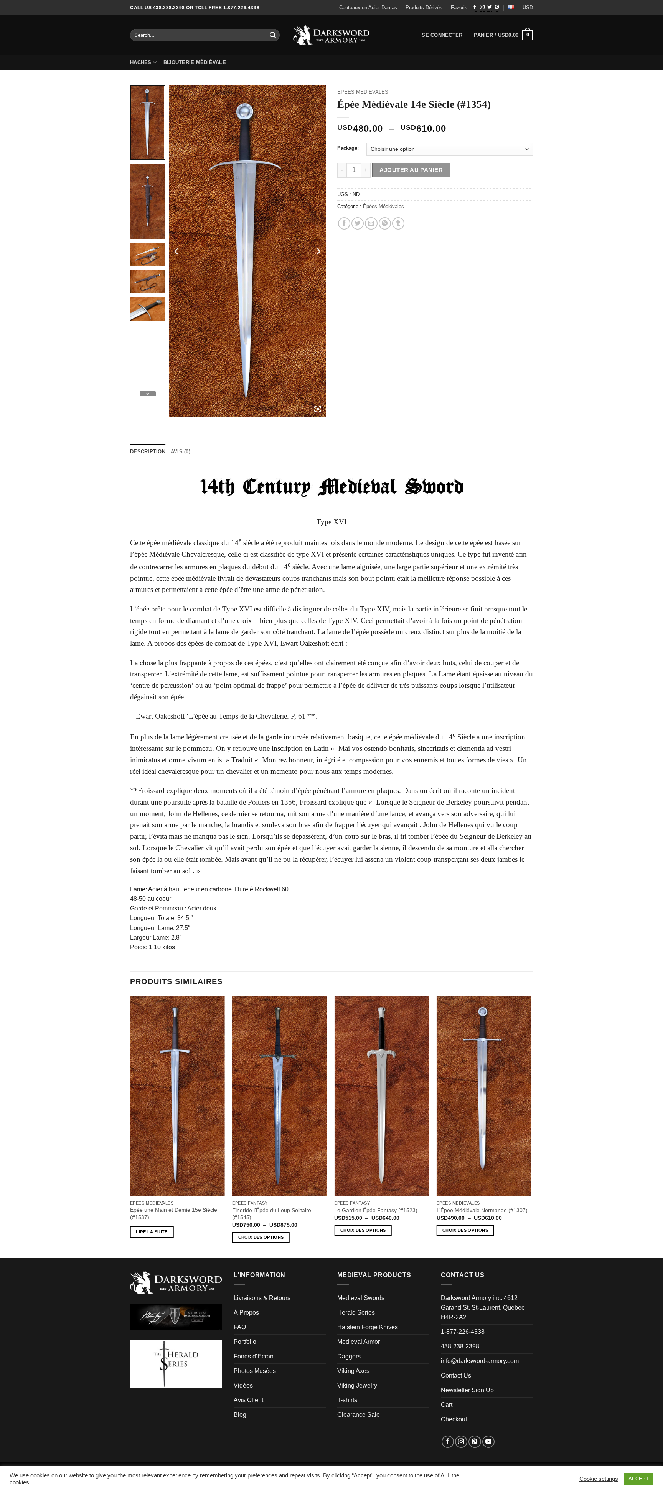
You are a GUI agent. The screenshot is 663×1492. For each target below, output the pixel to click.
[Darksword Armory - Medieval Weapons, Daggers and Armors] (332, 35)
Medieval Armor (358, 1341)
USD (528, 7)
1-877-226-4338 (463, 1331)
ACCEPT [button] (638, 1479)
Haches (141, 62)
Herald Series (356, 1312)
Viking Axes (353, 1371)
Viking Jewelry (357, 1385)
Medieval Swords (360, 1298)
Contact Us (456, 1375)
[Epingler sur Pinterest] (385, 223)
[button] (503, 35)
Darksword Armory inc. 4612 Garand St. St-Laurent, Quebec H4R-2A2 (482, 1307)
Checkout (454, 1419)
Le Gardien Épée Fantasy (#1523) (375, 1210)
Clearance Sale (358, 1414)
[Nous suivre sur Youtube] (488, 1442)
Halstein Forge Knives (367, 1327)
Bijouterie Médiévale (194, 62)
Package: (348, 148)
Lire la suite (151, 1231)
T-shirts (347, 1400)
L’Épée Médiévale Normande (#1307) (482, 1210)
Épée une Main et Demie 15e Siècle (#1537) (173, 1213)
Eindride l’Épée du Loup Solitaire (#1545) (271, 1213)
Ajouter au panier (411, 170)
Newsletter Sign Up (467, 1390)
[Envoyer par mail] (371, 223)
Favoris (459, 7)
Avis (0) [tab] (180, 451)
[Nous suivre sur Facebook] (475, 8)
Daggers (349, 1356)
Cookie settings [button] (598, 1479)
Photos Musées (255, 1371)
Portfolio (245, 1341)
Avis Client (248, 1400)
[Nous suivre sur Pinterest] (497, 8)
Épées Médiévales (362, 92)
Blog (240, 1414)
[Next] (530, 1126)
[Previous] (130, 1126)
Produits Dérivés (424, 7)
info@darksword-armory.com (480, 1361)
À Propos (246, 1312)
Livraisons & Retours (262, 1298)
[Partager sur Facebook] (344, 223)
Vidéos (243, 1385)
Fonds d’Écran (254, 1356)
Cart (446, 1404)
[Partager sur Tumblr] (398, 223)
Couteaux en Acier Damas (368, 7)
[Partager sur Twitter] (357, 223)
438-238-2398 (460, 1346)
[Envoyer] (273, 35)
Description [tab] (147, 451)
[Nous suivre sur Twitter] (489, 8)
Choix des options (261, 1237)
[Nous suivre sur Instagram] (482, 8)
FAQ (240, 1327)
